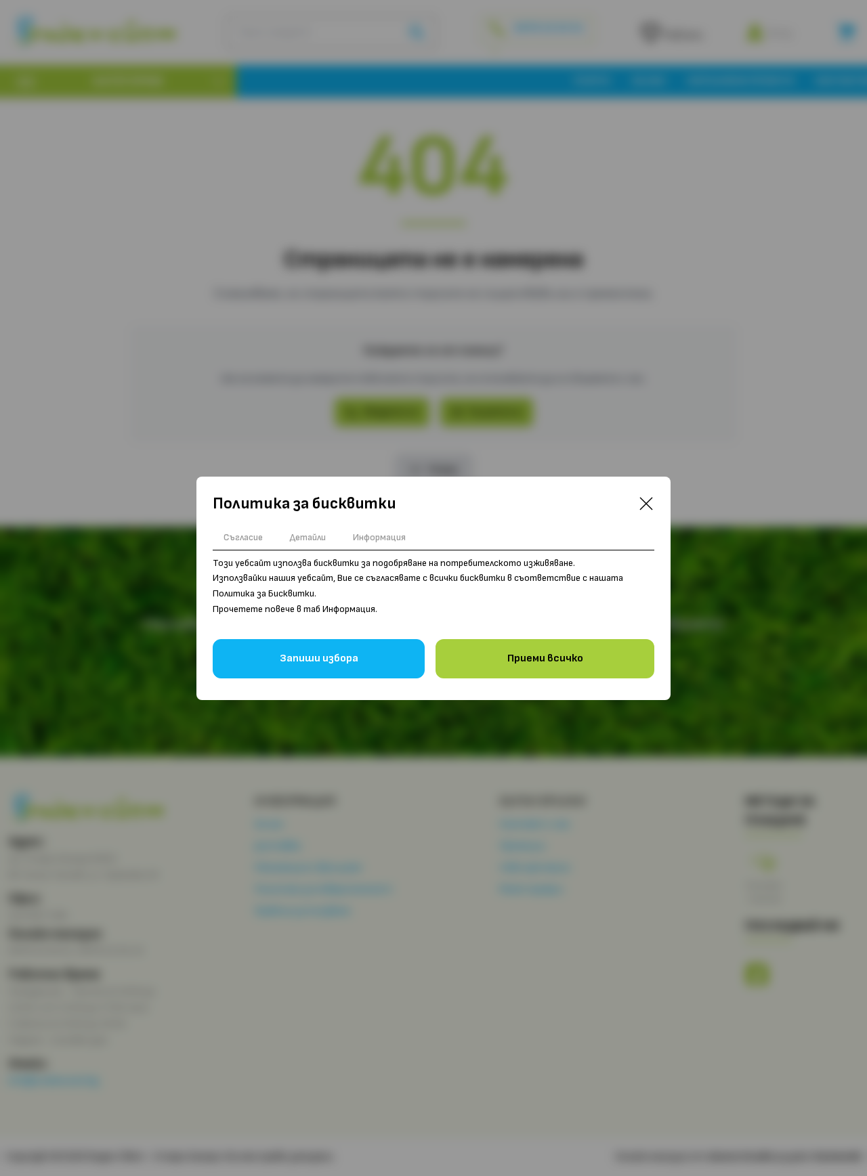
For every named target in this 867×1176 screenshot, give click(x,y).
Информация (379, 537)
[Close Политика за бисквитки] (646, 504)
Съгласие (243, 537)
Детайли (308, 537)
